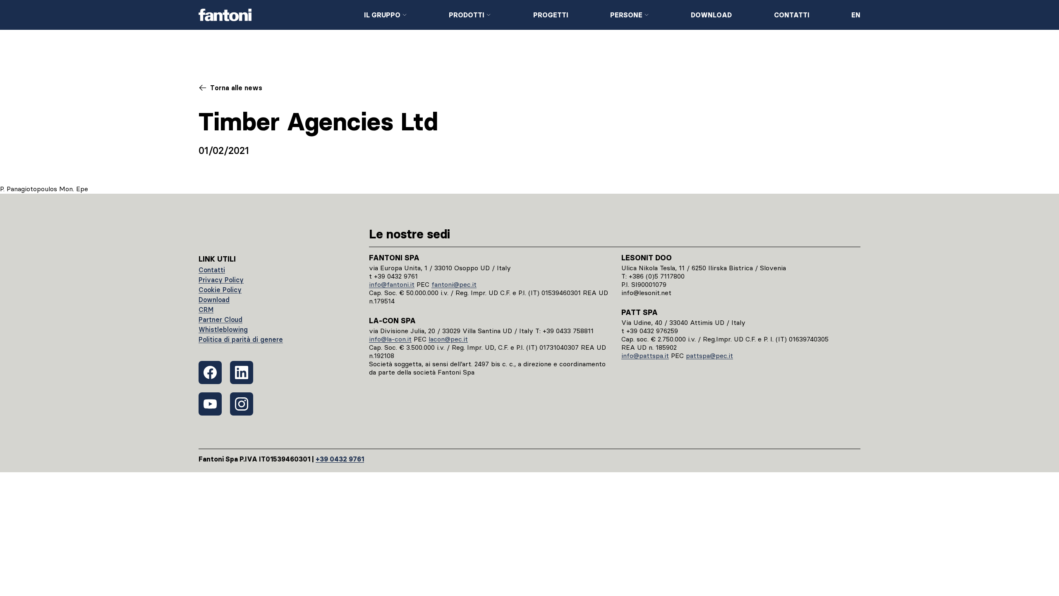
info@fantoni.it (391, 284)
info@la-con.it (390, 339)
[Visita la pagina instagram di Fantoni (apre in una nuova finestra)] (241, 404)
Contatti (792, 15)
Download (711, 15)
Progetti (550, 15)
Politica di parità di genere (241, 339)
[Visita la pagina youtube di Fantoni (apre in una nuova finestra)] (210, 404)
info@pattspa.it (645, 355)
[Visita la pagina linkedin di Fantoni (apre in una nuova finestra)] (241, 372)
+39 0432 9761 (340, 459)
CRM (206, 309)
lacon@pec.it (448, 339)
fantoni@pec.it (454, 284)
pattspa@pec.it (709, 355)
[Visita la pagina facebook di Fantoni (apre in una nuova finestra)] (210, 372)
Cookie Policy (220, 290)
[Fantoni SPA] (275, 15)
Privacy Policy (221, 280)
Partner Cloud (220, 319)
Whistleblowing (223, 329)
